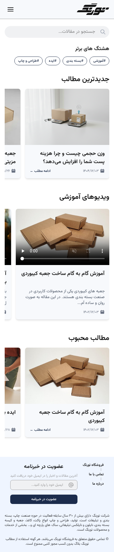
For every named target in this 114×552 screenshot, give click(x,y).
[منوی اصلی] (10, 9)
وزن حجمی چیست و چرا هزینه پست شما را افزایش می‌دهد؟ (72, 158)
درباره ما (98, 483)
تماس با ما (96, 474)
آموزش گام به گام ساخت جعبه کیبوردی (63, 274)
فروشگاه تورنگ (93, 465)
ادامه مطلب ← (40, 171)
